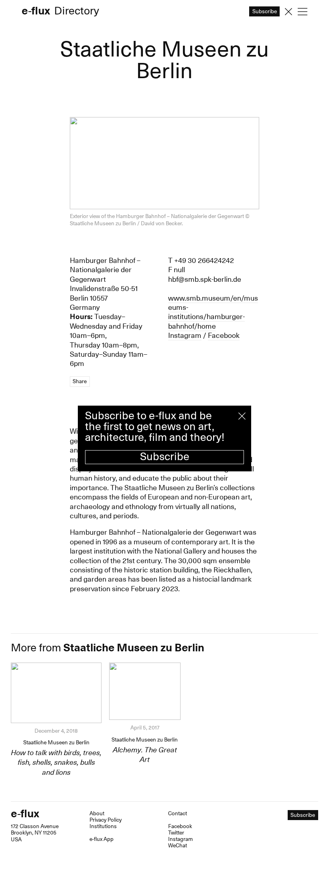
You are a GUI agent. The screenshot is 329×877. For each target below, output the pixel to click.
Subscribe (164, 456)
